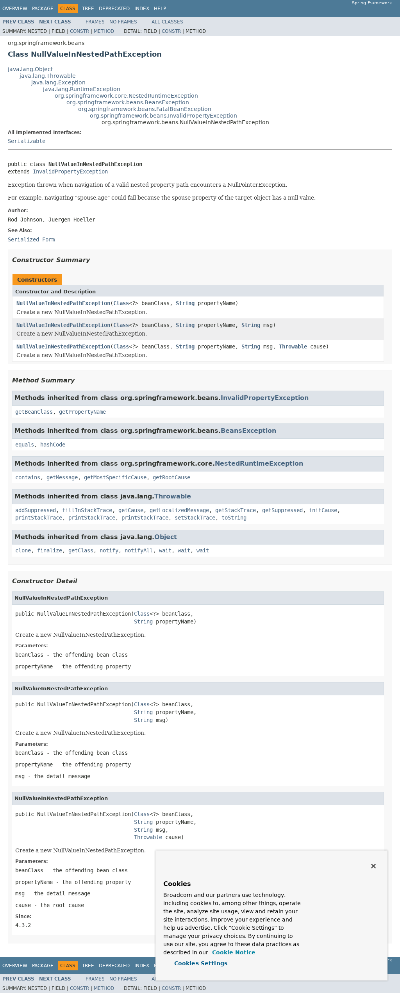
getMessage (62, 477)
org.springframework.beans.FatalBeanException (144, 109)
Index (141, 8)
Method (104, 31)
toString (233, 517)
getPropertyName (82, 412)
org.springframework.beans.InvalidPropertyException (163, 116)
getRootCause (171, 477)
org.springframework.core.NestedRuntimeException (126, 96)
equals (24, 444)
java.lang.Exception (58, 82)
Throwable (293, 346)
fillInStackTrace (87, 510)
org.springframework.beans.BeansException (127, 102)
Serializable (26, 141)
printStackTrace (38, 517)
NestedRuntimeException (259, 463)
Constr (79, 31)
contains (27, 477)
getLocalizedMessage (179, 510)
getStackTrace (235, 510)
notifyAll (139, 550)
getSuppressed (282, 510)
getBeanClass (34, 412)
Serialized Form (31, 239)
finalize (49, 550)
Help (160, 8)
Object (165, 537)
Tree (88, 8)
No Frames (123, 22)
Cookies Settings (200, 963)
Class (121, 303)
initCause (323, 510)
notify (109, 550)
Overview (14, 8)
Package (43, 8)
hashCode (52, 444)
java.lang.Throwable (48, 76)
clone (23, 550)
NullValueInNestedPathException (63, 303)
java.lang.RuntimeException (81, 89)
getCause (130, 510)
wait (165, 550)
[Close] (373, 866)
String (185, 303)
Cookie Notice (232, 952)
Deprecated (114, 8)
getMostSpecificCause (115, 477)
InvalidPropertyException (70, 171)
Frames (95, 22)
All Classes (167, 22)
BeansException (248, 430)
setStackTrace (195, 517)
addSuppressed (35, 510)
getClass (80, 550)
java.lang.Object (30, 69)
